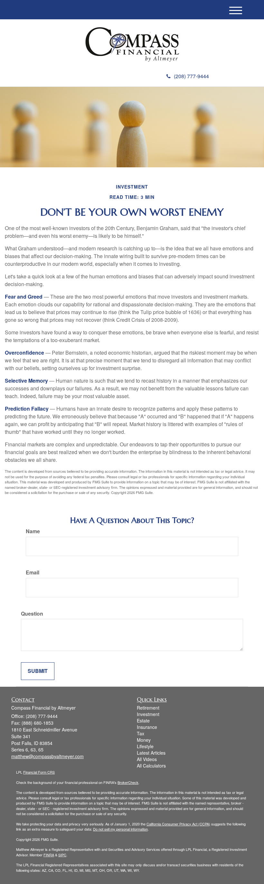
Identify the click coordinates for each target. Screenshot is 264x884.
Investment (148, 714)
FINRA (48, 854)
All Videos (147, 759)
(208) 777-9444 (191, 76)
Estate (143, 720)
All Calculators (151, 765)
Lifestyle (145, 746)
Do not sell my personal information (120, 829)
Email (32, 572)
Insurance (147, 727)
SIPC (62, 854)
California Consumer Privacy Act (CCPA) (178, 823)
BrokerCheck (128, 782)
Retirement (148, 707)
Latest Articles (151, 752)
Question (32, 613)
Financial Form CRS (39, 772)
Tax (140, 733)
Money (144, 740)
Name (33, 531)
